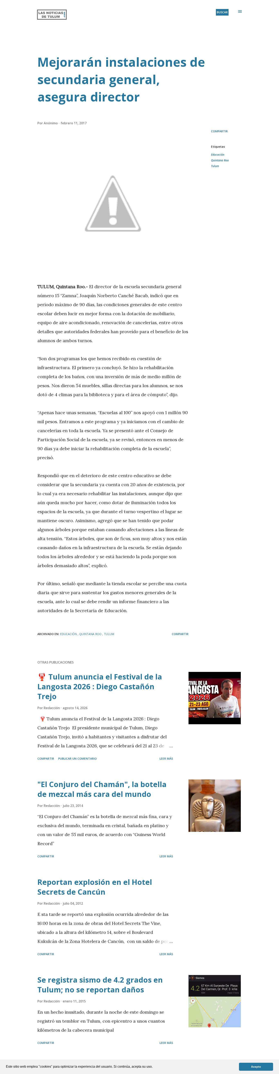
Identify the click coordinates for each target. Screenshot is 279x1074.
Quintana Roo (220, 160)
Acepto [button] (256, 1066)
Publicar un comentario (77, 758)
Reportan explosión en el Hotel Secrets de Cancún (94, 887)
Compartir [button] (219, 131)
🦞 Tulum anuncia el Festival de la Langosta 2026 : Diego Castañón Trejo (99, 686)
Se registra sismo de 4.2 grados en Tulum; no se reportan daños (100, 985)
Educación (217, 154)
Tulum (215, 166)
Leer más (166, 758)
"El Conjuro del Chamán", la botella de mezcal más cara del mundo (101, 789)
